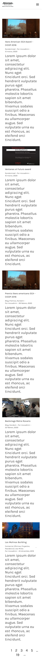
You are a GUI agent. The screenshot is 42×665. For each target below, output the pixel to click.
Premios (12, 301)
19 (17, 655)
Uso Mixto (19, 549)
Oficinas (17, 546)
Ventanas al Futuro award (18, 169)
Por (23, 49)
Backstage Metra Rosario (17, 421)
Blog (7, 301)
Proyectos (25, 546)
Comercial (9, 546)
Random (20, 301)
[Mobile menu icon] (37, 4)
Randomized (10, 49)
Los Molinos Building (16, 542)
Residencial (9, 549)
